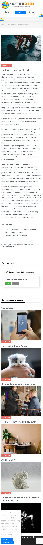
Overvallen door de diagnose (18, 384)
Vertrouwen (8, 308)
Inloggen (7, 540)
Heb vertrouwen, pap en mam (19, 422)
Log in (3, 515)
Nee (15, 283)
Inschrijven (7, 543)
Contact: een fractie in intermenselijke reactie (21, 499)
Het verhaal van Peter (14, 346)
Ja (8, 283)
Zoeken (33, 12)
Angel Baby (8, 460)
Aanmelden (20, 12)
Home (3, 24)
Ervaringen (11, 24)
